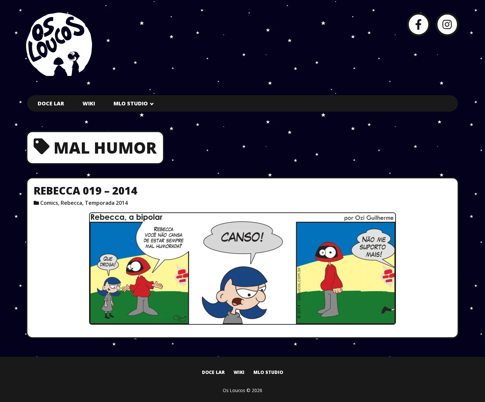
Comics (49, 202)
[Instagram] (447, 24)
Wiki (88, 103)
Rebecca (71, 202)
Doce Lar (51, 103)
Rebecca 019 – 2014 (85, 190)
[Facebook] (418, 24)
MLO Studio (130, 103)
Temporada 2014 (106, 202)
